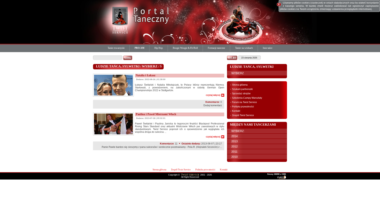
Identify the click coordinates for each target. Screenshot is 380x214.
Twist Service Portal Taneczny (121, 20)
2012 (234, 146)
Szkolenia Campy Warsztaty (247, 97)
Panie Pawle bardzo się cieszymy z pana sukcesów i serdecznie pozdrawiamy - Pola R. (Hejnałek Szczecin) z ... (162, 147)
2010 (234, 156)
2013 (234, 141)
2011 (234, 151)
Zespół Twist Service (243, 115)
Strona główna (240, 84)
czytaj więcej (213, 95)
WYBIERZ (237, 73)
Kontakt (236, 111)
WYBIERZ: (238, 131)
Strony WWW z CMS (276, 174)
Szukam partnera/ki (242, 89)
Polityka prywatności (243, 106)
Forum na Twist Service (244, 102)
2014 (234, 136)
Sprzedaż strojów (241, 93)
